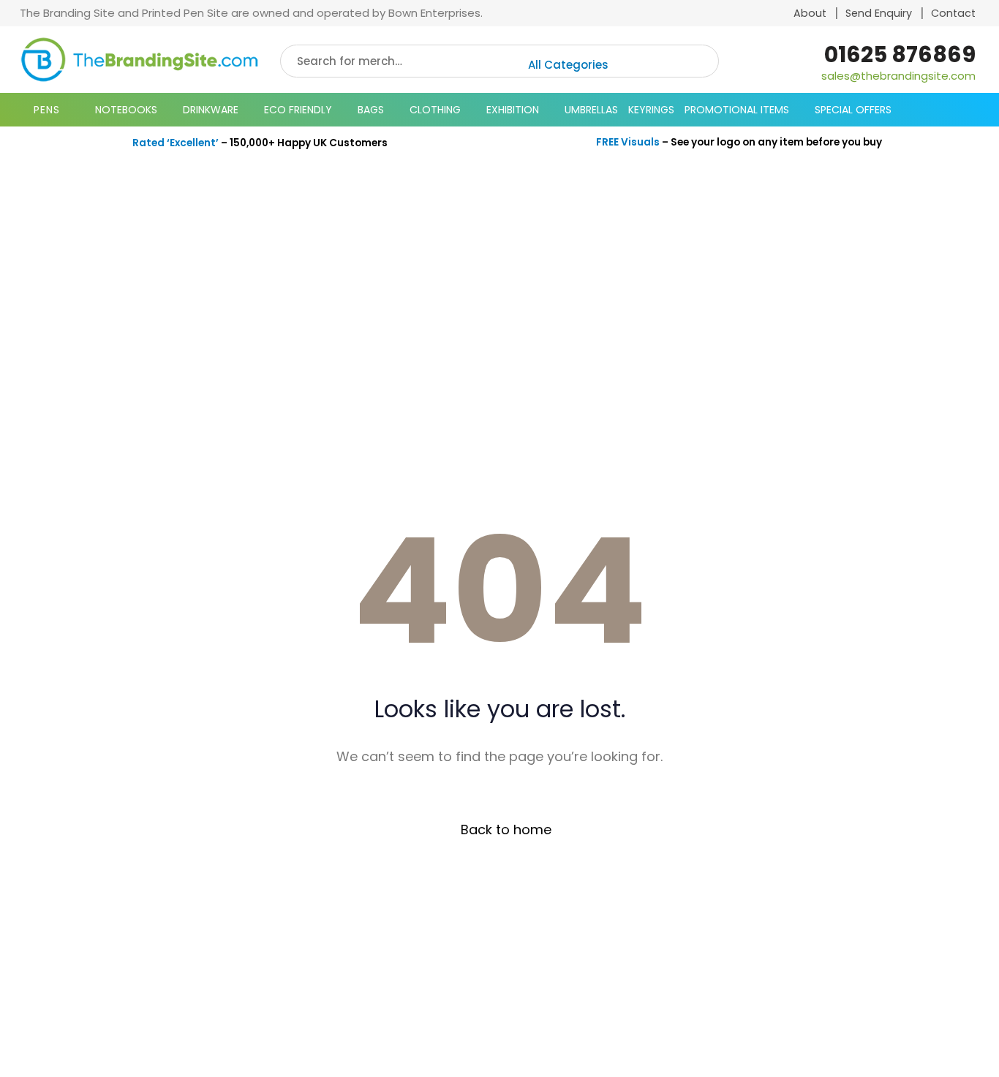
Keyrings (651, 109)
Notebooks (126, 109)
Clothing (435, 109)
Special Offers (853, 109)
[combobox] (601, 65)
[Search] (696, 61)
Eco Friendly (298, 109)
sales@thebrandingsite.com (898, 75)
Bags (371, 109)
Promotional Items (737, 109)
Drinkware (210, 109)
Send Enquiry (878, 13)
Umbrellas (591, 109)
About (809, 13)
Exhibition (512, 109)
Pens (47, 109)
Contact (953, 13)
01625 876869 (900, 54)
